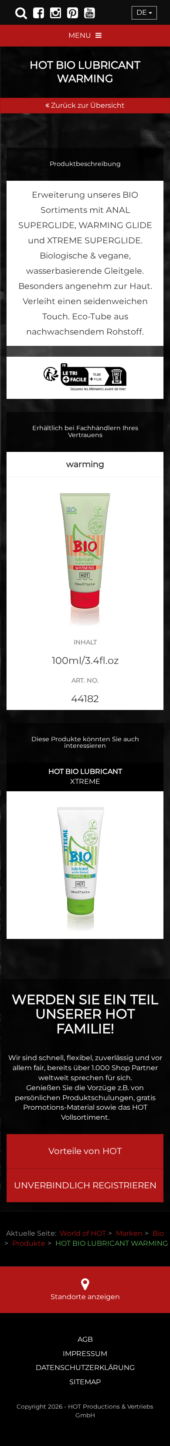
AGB (85, 1339)
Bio (158, 1233)
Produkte (28, 1243)
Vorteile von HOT (85, 1151)
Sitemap (85, 1382)
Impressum (85, 1354)
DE (142, 12)
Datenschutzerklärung (85, 1367)
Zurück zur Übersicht (87, 105)
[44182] (85, 555)
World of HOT (83, 1233)
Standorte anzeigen (85, 1297)
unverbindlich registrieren (85, 1185)
